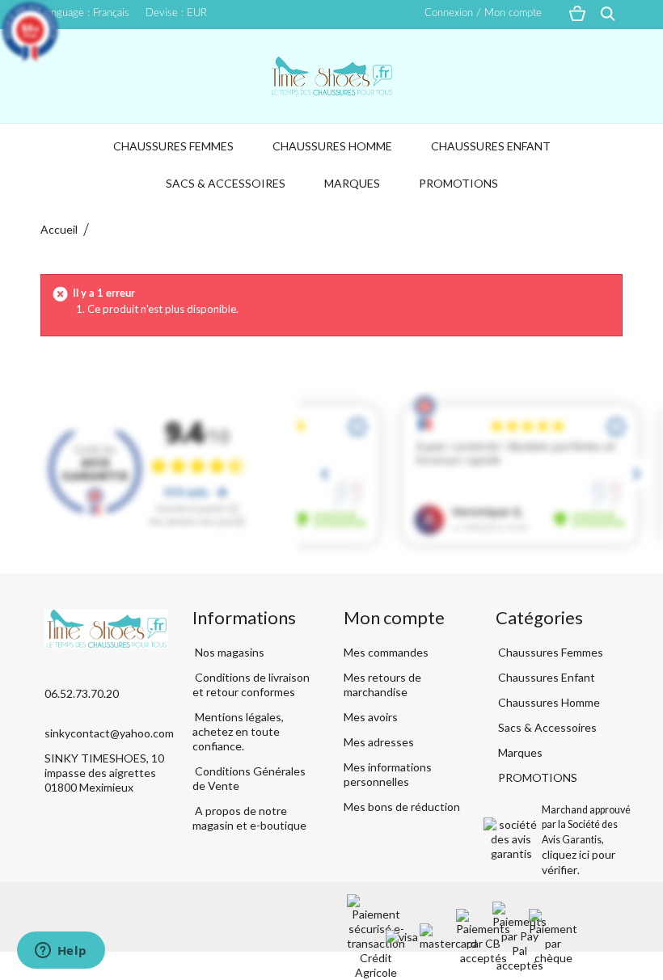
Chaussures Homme (332, 146)
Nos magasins (228, 652)
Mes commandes (386, 652)
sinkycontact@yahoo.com (109, 733)
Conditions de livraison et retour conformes (251, 684)
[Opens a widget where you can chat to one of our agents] (60, 951)
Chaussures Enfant (491, 146)
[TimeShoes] (331, 76)
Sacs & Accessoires (225, 183)
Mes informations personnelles (388, 774)
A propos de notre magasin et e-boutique (249, 818)
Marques (352, 183)
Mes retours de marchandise (382, 684)
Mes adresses (379, 742)
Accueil (59, 229)
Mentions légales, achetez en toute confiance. (238, 731)
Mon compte (394, 617)
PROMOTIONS (458, 183)
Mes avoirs (371, 717)
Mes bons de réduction (402, 806)
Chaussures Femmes (173, 146)
